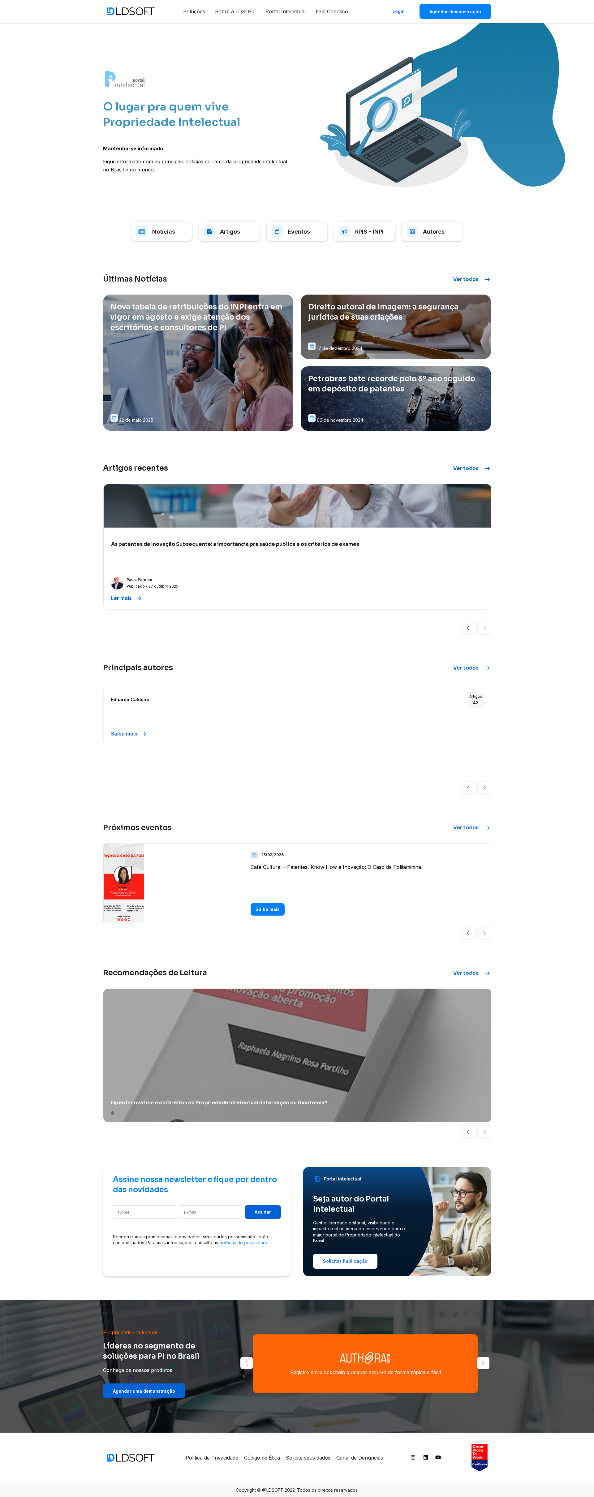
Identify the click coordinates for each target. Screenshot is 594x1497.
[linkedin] (426, 1458)
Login (399, 11)
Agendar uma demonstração (144, 1391)
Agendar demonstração (455, 11)
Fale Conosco (332, 11)
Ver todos (472, 279)
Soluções (194, 11)
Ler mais (126, 598)
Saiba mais (129, 734)
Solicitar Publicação (345, 1261)
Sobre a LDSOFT (235, 11)
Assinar (263, 1211)
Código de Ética (262, 1458)
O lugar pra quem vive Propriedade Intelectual (171, 114)
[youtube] (438, 1458)
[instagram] (413, 1458)
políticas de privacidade (244, 1242)
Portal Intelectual (285, 11)
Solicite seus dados (308, 1458)
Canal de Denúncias (359, 1458)
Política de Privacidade (212, 1458)
